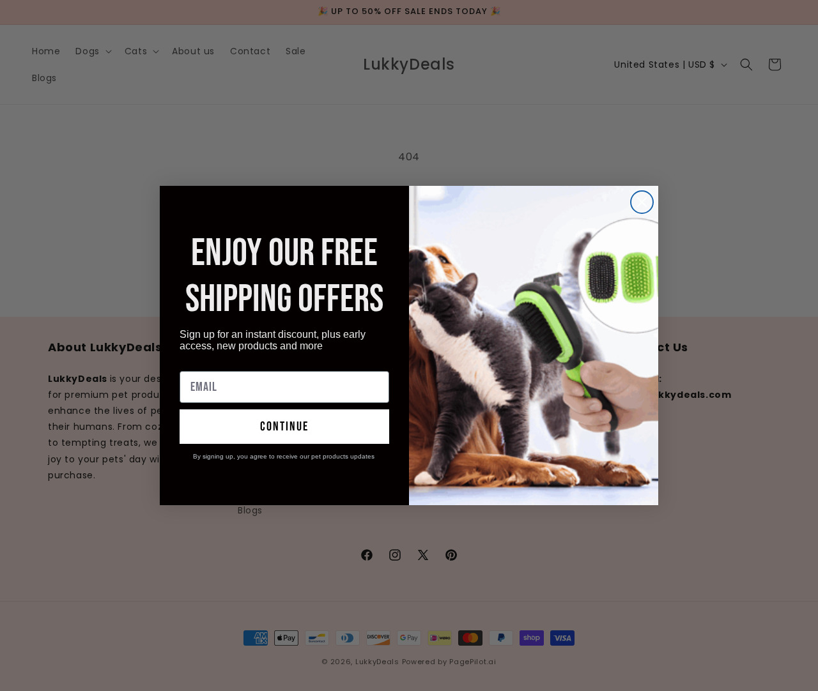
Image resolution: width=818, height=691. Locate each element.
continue (284, 426)
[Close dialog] (642, 202)
